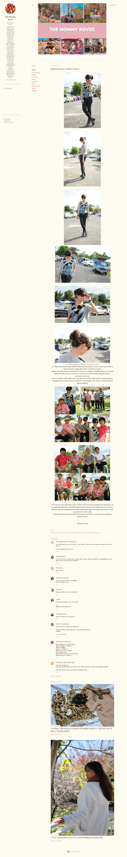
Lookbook (35, 81)
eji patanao (59, 556)
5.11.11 (57, 672)
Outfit (33, 88)
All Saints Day (36, 72)
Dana (57, 568)
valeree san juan (61, 578)
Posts (8, 121)
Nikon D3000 (36, 86)
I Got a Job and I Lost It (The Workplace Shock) (76, 837)
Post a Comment (56, 676)
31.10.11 (57, 551)
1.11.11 (57, 584)
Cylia (57, 589)
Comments (9, 122)
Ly (56, 599)
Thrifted (34, 90)
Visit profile (10, 80)
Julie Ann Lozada (61, 624)
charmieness (60, 614)
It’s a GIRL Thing (61, 634)
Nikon (33, 84)
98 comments (58, 734)
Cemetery (35, 77)
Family (34, 79)
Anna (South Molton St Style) (64, 542)
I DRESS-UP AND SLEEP (63, 662)
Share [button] (33, 66)
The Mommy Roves (62, 641)
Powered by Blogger (75, 851)
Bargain (34, 75)
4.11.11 (57, 657)
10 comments (58, 840)
